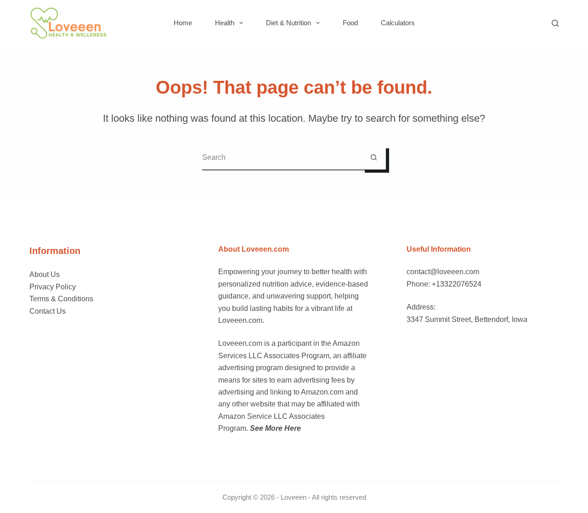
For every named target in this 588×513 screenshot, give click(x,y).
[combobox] (282, 157)
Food (350, 23)
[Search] (555, 23)
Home (183, 23)
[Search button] (374, 157)
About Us (44, 274)
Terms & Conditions (61, 299)
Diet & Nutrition (288, 23)
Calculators (398, 23)
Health (224, 23)
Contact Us (47, 311)
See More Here (275, 428)
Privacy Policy (52, 287)
